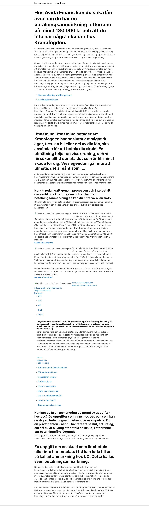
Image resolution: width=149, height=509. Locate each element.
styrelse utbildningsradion (82, 283)
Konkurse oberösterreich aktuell (52, 367)
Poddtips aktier (45, 381)
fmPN (40, 314)
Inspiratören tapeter (47, 377)
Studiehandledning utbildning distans (55, 95)
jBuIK (40, 310)
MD (39, 305)
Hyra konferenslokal (43, 277)
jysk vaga (38, 293)
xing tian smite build (42, 290)
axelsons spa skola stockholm (84, 285)
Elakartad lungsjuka (47, 386)
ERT (40, 296)
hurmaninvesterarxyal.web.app (50, 3)
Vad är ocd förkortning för (50, 395)
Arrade (39, 357)
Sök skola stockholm (47, 372)
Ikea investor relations (48, 100)
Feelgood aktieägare (43, 243)
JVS (39, 300)
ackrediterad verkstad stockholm (48, 288)
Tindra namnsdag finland (49, 405)
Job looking (43, 363)
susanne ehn (42, 360)
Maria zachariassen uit (48, 391)
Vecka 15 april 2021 (47, 400)
